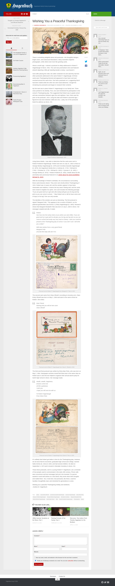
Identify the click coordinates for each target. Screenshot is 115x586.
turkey (82, 499)
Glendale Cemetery (65, 497)
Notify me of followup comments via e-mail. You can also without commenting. (61, 560)
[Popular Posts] (11, 48)
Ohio (57, 499)
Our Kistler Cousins (18, 60)
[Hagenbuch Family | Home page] (19, 6)
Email (63, 546)
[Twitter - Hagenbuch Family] (24, 14)
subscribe (70, 560)
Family (34, 14)
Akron (38, 494)
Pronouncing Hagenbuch (19, 76)
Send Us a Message (100, 20)
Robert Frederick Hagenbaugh (65, 499)
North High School (50, 499)
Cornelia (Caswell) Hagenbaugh (57, 494)
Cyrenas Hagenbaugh (70, 494)
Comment (37, 535)
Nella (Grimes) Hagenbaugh (39, 499)
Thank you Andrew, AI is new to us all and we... (103, 83)
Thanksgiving (77, 499)
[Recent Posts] (22, 48)
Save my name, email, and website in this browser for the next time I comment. (57, 557)
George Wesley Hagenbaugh (53, 497)
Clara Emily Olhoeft (45, 494)
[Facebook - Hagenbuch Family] (22, 14)
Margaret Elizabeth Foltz (76, 497)
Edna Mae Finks (80, 494)
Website (36, 551)
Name (36, 546)
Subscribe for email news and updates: (16, 35)
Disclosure (53, 576)
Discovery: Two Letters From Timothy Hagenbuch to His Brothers (78, 520)
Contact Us (62, 576)
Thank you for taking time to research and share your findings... (103, 105)
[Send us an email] (27, 14)
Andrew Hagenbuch (40, 25)
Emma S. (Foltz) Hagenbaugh (39, 497)
